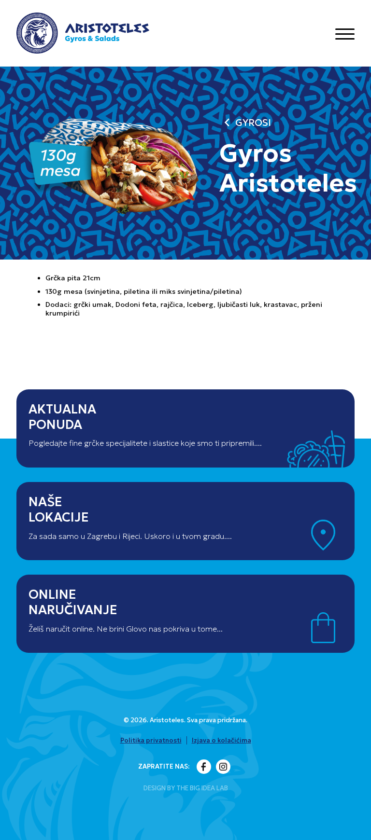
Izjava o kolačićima (221, 740)
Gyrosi (245, 123)
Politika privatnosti (151, 740)
